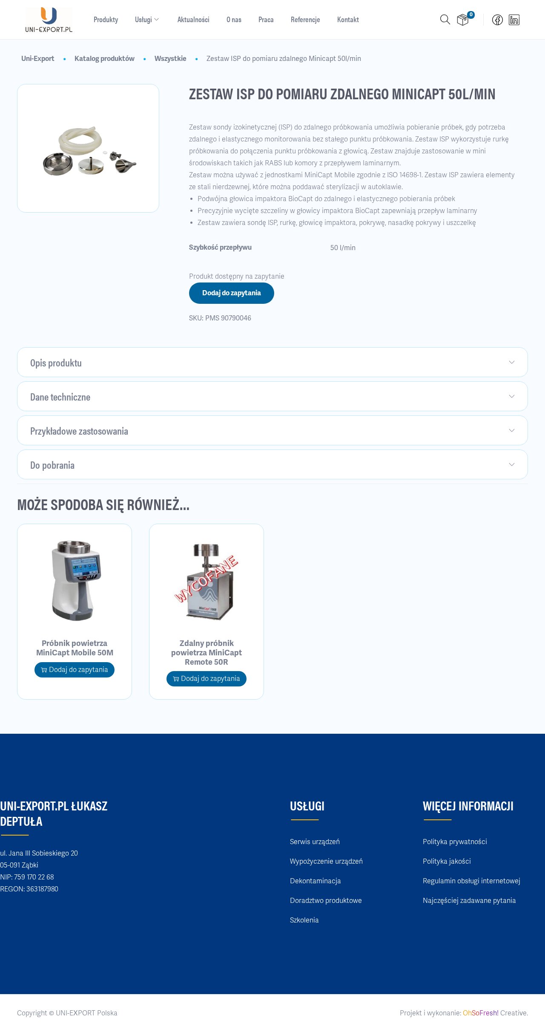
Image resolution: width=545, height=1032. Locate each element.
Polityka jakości (447, 861)
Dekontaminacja (315, 881)
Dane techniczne (60, 396)
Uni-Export (37, 59)
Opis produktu (56, 362)
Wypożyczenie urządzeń (326, 861)
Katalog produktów (105, 59)
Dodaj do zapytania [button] (78, 670)
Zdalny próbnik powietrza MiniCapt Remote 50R (206, 652)
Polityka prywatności (455, 842)
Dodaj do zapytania (231, 293)
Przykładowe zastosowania (79, 430)
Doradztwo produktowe (326, 901)
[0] (462, 20)
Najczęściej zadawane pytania (469, 901)
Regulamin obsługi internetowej (471, 881)
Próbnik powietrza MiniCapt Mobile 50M (74, 648)
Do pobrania (52, 464)
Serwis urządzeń (315, 842)
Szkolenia (304, 920)
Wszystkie (170, 59)
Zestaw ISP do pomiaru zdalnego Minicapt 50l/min (284, 59)
